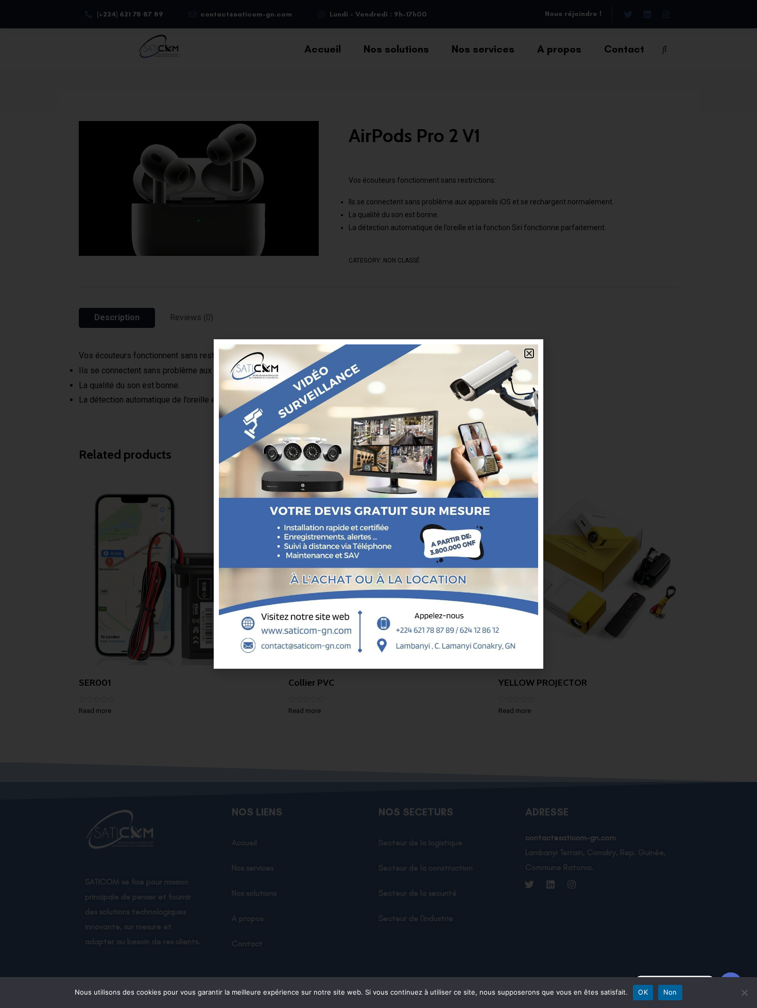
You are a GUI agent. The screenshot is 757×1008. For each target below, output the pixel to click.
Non (670, 992)
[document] (378, 504)
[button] (529, 353)
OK (643, 992)
